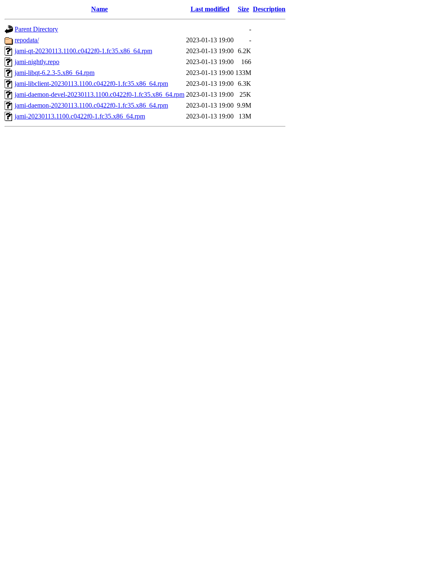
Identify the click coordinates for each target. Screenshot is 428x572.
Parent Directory (36, 29)
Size (243, 9)
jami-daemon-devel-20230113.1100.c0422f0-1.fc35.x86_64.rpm (99, 94)
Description (269, 9)
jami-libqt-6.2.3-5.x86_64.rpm (54, 72)
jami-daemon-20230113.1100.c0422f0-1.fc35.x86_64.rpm (91, 105)
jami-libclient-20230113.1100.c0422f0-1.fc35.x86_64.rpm (91, 83)
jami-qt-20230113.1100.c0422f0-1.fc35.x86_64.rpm (83, 50)
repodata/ (27, 40)
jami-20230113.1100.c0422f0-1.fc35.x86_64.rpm (80, 116)
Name (99, 9)
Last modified (210, 9)
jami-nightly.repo (37, 61)
